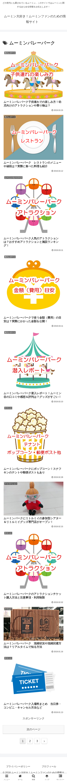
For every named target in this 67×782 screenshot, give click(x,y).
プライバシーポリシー (18, 766)
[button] (60, 577)
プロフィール (49, 766)
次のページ (33, 729)
